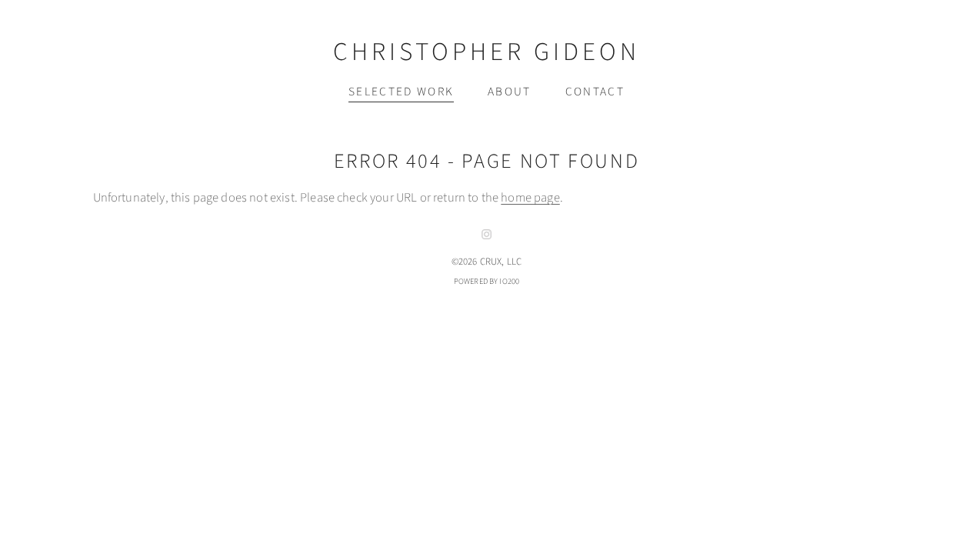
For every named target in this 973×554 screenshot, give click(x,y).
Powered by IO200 (487, 281)
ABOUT (509, 91)
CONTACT (595, 91)
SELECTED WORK (401, 91)
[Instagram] (487, 234)
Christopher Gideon (486, 52)
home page (530, 198)
